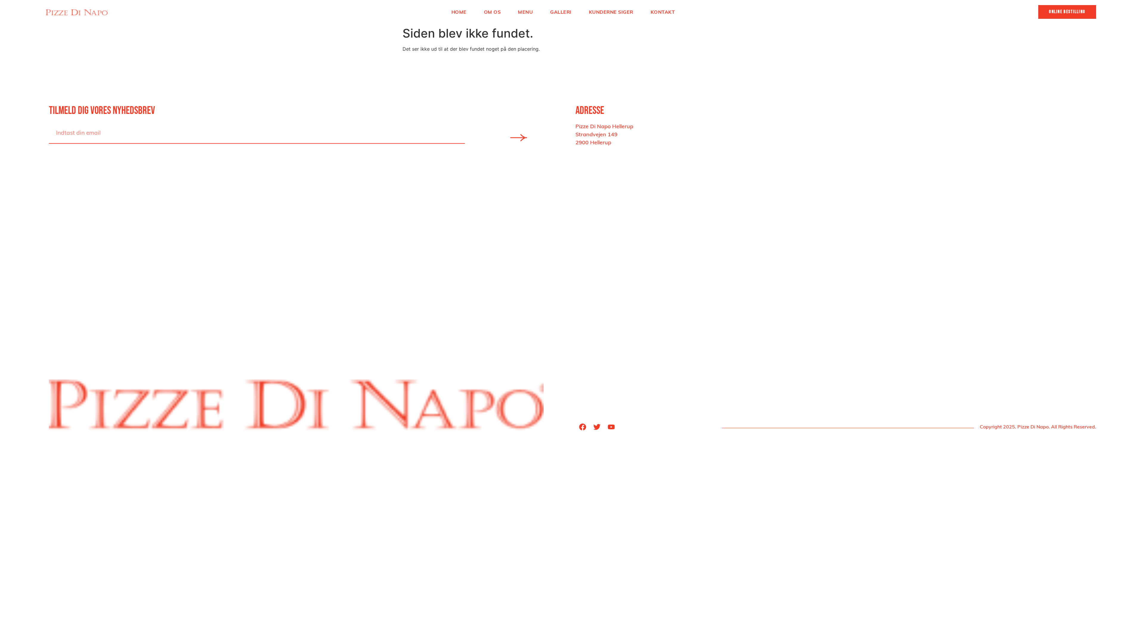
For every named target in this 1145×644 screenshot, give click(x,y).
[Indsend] (519, 138)
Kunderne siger (611, 12)
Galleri (561, 12)
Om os (492, 12)
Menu (525, 12)
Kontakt (663, 12)
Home (459, 12)
